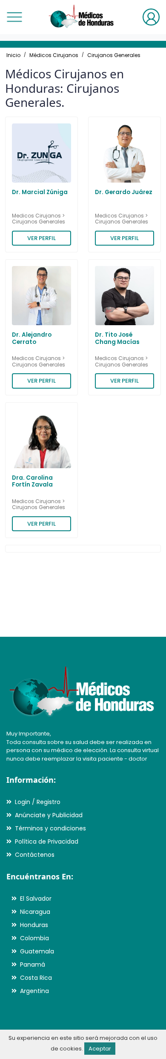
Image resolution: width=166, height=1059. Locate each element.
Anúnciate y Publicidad (49, 815)
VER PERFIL (41, 238)
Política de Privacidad (46, 841)
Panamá (32, 964)
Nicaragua (35, 911)
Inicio (13, 55)
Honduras (34, 925)
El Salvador (36, 898)
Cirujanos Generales (113, 55)
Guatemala (37, 951)
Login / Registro (37, 802)
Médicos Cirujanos (53, 55)
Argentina (34, 991)
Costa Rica (36, 977)
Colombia (34, 938)
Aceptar (100, 1049)
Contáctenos (34, 854)
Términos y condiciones (50, 828)
